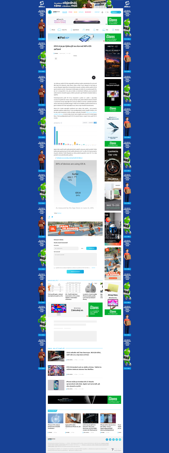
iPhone (56, 53)
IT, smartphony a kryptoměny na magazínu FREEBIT (72, 449)
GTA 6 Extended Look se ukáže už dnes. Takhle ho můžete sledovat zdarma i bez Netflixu (83, 368)
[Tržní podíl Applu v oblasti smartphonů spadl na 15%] (55, 288)
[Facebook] (107, 439)
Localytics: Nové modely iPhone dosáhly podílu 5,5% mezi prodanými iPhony (90, 296)
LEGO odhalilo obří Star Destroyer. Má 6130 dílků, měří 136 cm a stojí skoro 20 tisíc (83, 353)
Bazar (75, 12)
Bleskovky (88, 12)
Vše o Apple (69, 359)
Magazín (64, 12)
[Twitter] (110, 439)
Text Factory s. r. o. (63, 443)
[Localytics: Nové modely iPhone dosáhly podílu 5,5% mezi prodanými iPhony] (90, 288)
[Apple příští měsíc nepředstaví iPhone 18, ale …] (73, 418)
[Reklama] (42, 4)
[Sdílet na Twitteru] (52, 217)
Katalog (81, 12)
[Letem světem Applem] (54, 12)
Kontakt (97, 12)
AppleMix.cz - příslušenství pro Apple (90, 449)
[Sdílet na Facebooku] (49, 217)
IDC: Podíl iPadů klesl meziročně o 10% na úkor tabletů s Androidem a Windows (72, 296)
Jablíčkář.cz (58, 449)
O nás (56, 446)
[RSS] (120, 439)
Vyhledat (115, 12)
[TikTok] (117, 439)
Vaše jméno (56, 245)
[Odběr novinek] (102, 12)
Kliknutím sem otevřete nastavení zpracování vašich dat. (68, 446)
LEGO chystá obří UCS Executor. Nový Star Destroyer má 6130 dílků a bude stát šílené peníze (90, 427)
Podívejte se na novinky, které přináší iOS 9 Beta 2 (69, 158)
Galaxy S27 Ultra (78, 450)
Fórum (70, 12)
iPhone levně (54, 450)
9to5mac (59, 213)
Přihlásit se (91, 248)
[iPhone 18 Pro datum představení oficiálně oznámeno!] (55, 418)
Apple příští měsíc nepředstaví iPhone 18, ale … (73, 426)
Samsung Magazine (52, 449)
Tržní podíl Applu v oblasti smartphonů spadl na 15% (55, 295)
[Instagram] (113, 439)
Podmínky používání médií (59, 444)
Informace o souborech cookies (88, 444)
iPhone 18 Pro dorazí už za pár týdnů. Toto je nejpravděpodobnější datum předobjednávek (107, 427)
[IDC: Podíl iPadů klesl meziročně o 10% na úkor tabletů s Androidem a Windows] (73, 288)
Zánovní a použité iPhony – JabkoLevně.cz (66, 450)
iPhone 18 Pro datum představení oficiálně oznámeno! (54, 426)
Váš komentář (57, 251)
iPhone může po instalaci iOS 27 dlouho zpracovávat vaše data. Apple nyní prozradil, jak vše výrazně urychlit (83, 384)
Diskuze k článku (58, 240)
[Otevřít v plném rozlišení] (75, 133)
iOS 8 (49, 218)
